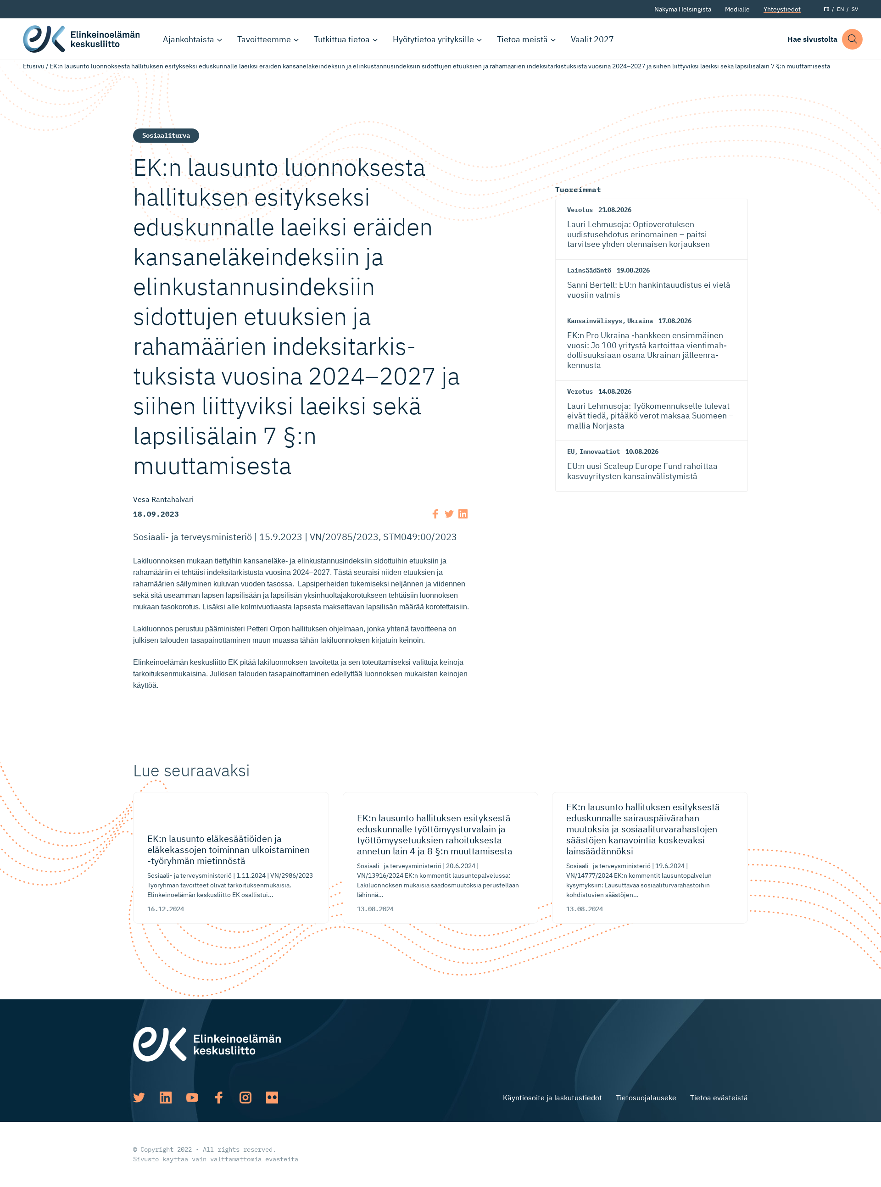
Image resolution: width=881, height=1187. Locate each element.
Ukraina (640, 321)
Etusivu (34, 66)
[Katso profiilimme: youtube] (192, 1097)
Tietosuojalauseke (646, 1097)
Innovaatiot (600, 451)
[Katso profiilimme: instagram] (245, 1097)
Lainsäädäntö (589, 270)
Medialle (737, 9)
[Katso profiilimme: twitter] (139, 1097)
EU (570, 451)
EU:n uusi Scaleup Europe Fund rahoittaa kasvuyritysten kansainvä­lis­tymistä (642, 471)
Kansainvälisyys (594, 321)
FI (826, 9)
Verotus (580, 210)
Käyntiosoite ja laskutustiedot (552, 1097)
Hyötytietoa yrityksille (433, 39)
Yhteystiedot (782, 9)
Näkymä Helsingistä (682, 9)
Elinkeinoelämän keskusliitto (82, 39)
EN (840, 9)
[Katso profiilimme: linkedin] (165, 1097)
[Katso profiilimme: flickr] (272, 1097)
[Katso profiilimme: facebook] (218, 1097)
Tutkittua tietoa (342, 39)
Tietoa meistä (522, 39)
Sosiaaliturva (166, 135)
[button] (852, 39)
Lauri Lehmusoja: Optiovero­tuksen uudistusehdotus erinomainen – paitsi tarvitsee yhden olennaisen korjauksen (638, 234)
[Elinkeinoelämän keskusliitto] (207, 1043)
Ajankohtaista (188, 39)
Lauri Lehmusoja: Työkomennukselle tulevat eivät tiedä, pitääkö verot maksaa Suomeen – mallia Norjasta (650, 416)
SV (855, 9)
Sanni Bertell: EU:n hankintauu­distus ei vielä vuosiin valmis (648, 289)
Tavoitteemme (264, 39)
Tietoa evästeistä (719, 1097)
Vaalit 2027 (592, 39)
